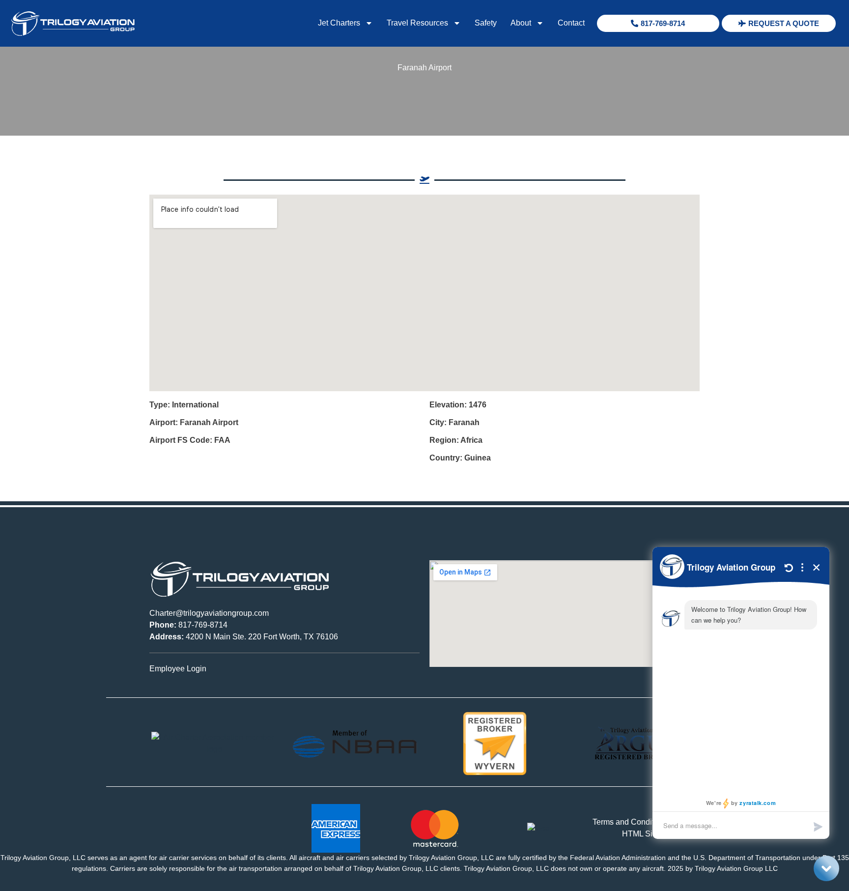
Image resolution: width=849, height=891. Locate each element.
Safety (486, 23)
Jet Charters (339, 23)
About (520, 23)
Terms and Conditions (631, 822)
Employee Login (177, 668)
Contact (571, 23)
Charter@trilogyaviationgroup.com (209, 613)
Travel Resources (417, 23)
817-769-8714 (188, 625)
